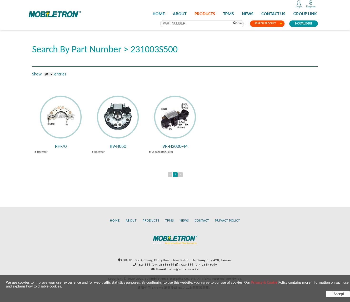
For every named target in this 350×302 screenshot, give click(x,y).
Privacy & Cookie (264, 283)
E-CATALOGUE (303, 23)
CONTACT (202, 221)
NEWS (247, 14)
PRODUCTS (205, 14)
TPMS (228, 14)
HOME (159, 14)
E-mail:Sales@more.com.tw (177, 269)
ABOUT (179, 14)
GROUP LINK (305, 14)
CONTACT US (273, 14)
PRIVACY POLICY (227, 221)
